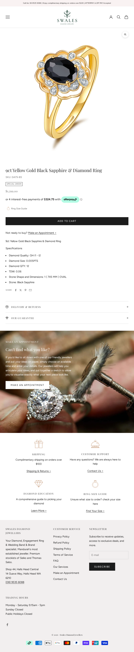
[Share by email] (30, 290)
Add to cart (67, 221)
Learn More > (39, 510)
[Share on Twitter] (20, 290)
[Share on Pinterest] (25, 290)
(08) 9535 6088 (15, 582)
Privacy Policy (61, 536)
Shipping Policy (62, 548)
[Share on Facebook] (15, 290)
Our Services (60, 566)
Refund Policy (61, 542)
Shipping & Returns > (39, 471)
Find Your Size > (95, 511)
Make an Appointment (27, 385)
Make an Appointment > (42, 232)
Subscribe (102, 566)
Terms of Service (63, 554)
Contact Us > (95, 470)
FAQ (55, 560)
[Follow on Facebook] (7, 624)
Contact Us (60, 579)
